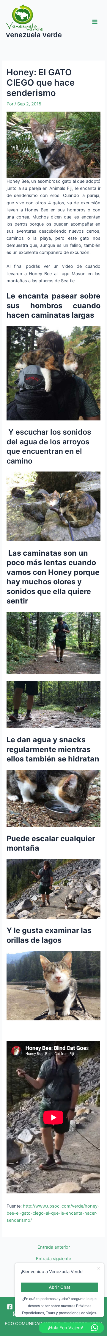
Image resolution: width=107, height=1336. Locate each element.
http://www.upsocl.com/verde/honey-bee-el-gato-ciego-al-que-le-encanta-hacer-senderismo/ (53, 1213)
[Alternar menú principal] (95, 22)
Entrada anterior (53, 1247)
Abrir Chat (59, 1287)
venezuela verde (34, 34)
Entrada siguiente (53, 1259)
